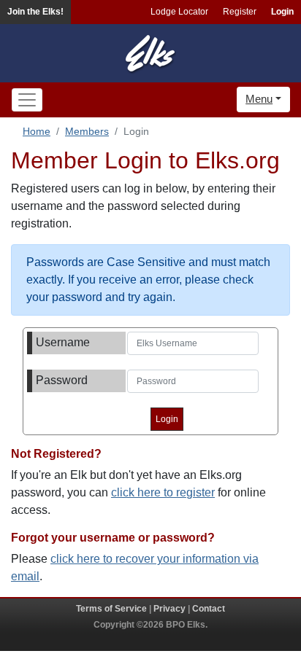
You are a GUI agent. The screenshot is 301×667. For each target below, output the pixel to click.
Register (239, 12)
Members (87, 131)
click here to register (163, 492)
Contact (208, 609)
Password (62, 380)
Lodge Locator (179, 12)
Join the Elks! (35, 12)
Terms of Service (111, 609)
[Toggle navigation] (27, 100)
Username (63, 342)
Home (36, 131)
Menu (259, 99)
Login (282, 12)
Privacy (169, 609)
